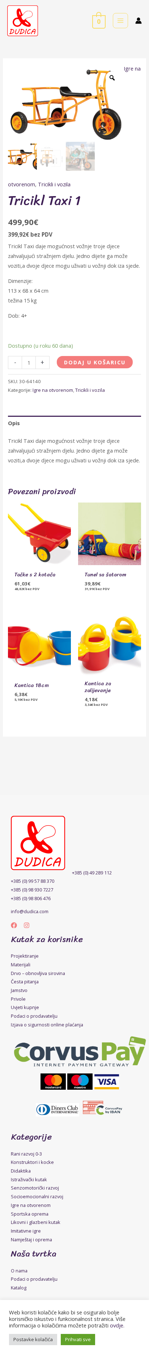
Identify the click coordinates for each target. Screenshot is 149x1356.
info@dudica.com (29, 911)
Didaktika (21, 1171)
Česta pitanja (25, 981)
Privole (18, 999)
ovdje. (117, 1325)
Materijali (20, 964)
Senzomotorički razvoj (35, 1188)
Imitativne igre (26, 1231)
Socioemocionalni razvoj (37, 1196)
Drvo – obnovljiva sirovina (38, 973)
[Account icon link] (138, 20)
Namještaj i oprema (31, 1239)
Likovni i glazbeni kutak (35, 1222)
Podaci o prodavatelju (34, 1016)
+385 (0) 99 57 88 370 (32, 881)
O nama (19, 1270)
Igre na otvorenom (53, 390)
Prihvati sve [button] (78, 1339)
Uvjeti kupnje (25, 1007)
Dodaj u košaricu (94, 362)
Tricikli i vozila (54, 184)
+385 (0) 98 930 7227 (32, 889)
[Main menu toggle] (120, 20)
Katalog (18, 1287)
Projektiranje (25, 956)
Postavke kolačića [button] (33, 1339)
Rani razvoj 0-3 (26, 1154)
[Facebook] (14, 925)
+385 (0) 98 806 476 (31, 898)
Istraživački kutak (29, 1179)
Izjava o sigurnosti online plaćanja (47, 1024)
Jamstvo (19, 990)
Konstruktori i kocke (32, 1162)
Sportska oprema (29, 1214)
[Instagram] (27, 925)
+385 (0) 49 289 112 (92, 872)
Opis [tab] (14, 423)
